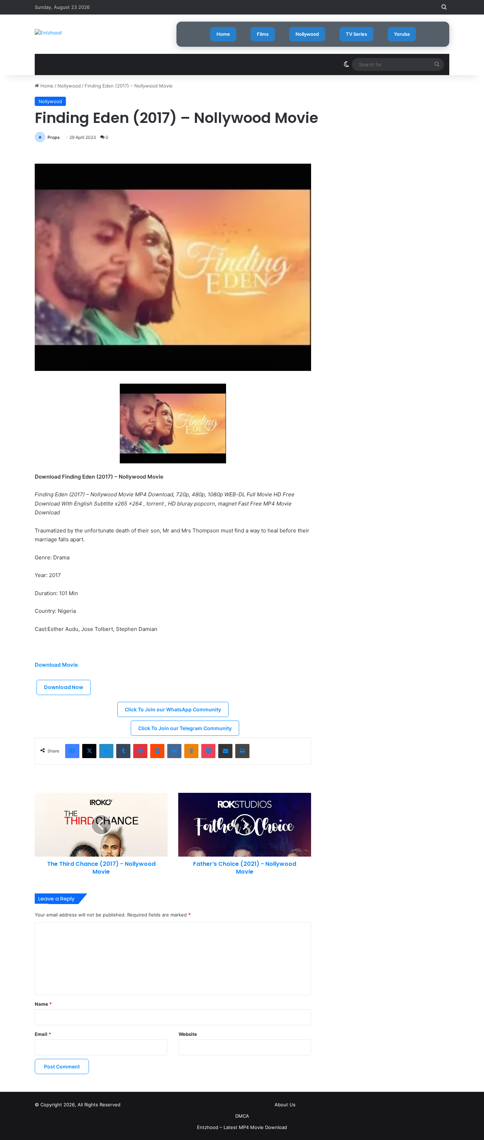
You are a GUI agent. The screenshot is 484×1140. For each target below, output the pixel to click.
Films (263, 34)
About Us (285, 1104)
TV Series (356, 34)
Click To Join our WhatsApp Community (173, 709)
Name (43, 1004)
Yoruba (402, 34)
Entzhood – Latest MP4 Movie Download (242, 1127)
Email (43, 1034)
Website (188, 1034)
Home (223, 34)
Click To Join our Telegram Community (185, 728)
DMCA (242, 1116)
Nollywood (307, 34)
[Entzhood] (48, 32)
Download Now (63, 687)
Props (53, 137)
